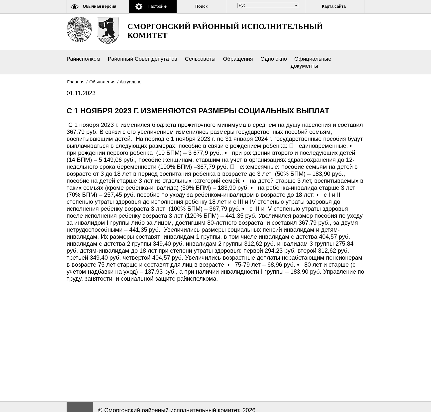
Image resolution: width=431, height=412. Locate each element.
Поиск (201, 6)
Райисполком (83, 59)
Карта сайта (334, 6)
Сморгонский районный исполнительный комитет (225, 31)
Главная (76, 81)
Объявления (102, 81)
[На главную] (79, 29)
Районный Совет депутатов (142, 59)
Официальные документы (311, 62)
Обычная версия (99, 6)
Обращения (238, 59)
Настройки (157, 6)
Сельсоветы (200, 59)
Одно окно (273, 59)
